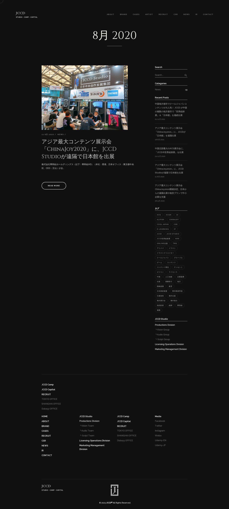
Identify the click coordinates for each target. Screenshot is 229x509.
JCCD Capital (48, 389)
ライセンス (173, 272)
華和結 (179, 305)
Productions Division (165, 325)
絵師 (170, 305)
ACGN (168, 215)
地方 (179, 281)
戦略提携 (160, 286)
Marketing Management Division (171, 349)
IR (196, 14)
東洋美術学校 (177, 291)
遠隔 (158, 310)
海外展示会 (161, 301)
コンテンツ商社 (163, 267)
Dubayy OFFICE (49, 408)
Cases (136, 14)
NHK (177, 239)
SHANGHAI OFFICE (51, 404)
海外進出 (174, 301)
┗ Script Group (162, 339)
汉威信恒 (160, 296)
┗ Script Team (86, 435)
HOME (45, 416)
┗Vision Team (86, 426)
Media (158, 416)
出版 (158, 281)
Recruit (163, 14)
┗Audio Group (162, 334)
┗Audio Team (86, 430)
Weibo (158, 435)
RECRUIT (46, 394)
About (110, 14)
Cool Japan (163, 224)
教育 (170, 286)
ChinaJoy (174, 220)
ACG (159, 215)
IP (175, 229)
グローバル (178, 258)
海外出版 (172, 296)
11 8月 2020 (48, 134)
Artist (149, 14)
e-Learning (163, 229)
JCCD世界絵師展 (163, 239)
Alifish (160, 220)
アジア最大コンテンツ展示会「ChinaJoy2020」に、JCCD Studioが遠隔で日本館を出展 (79, 149)
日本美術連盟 (162, 291)
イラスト (172, 248)
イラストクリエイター (165, 253)
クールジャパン (163, 258)
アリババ (160, 248)
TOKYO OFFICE (49, 399)
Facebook (160, 421)
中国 (158, 277)
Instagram (160, 430)
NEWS (186, 14)
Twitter (158, 426)
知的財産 (160, 305)
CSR (176, 14)
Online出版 (162, 243)
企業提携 (180, 277)
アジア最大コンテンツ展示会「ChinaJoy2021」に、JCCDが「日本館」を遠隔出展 (170, 132)
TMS (175, 243)
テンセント (178, 267)
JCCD (159, 234)
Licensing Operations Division (169, 344)
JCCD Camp (48, 384)
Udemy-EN (160, 440)
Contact (208, 14)
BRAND (123, 14)
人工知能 (168, 277)
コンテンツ (171, 262)
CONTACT (47, 455)
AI (177, 215)
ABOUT (45, 421)
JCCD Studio (173, 234)
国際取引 (168, 281)
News (61, 134)
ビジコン (160, 272)
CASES (45, 431)
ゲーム (159, 262)
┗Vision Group (162, 329)
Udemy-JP (160, 445)
